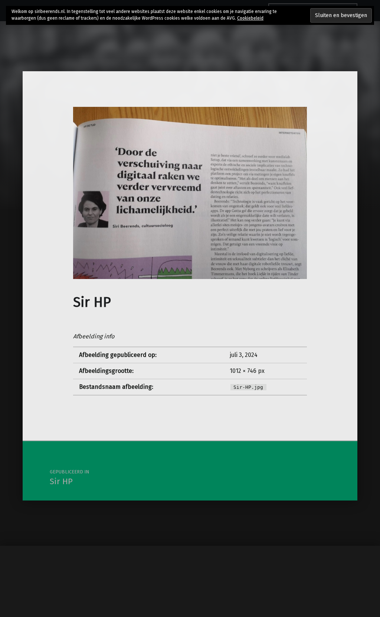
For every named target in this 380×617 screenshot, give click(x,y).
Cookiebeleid (250, 18)
